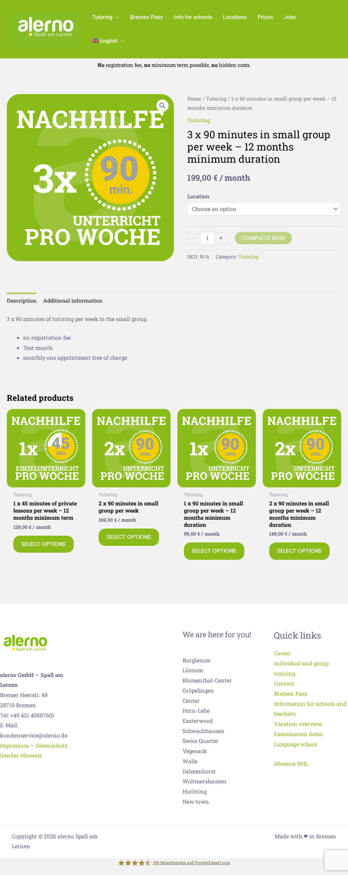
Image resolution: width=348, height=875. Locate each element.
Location (198, 196)
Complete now (263, 238)
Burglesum (196, 660)
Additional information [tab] (72, 300)
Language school (295, 744)
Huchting (194, 791)
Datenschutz (51, 745)
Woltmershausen (204, 781)
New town (195, 801)
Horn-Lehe (196, 710)
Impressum (14, 745)
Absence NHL (291, 763)
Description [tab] (21, 300)
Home (194, 98)
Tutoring (216, 98)
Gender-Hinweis (21, 755)
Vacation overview (298, 723)
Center (190, 700)
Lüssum (192, 670)
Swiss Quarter (200, 740)
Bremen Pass (290, 693)
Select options (43, 544)
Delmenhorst (199, 771)
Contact (284, 683)
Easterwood (197, 720)
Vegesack (194, 750)
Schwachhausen (203, 730)
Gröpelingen (198, 690)
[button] (115, 17)
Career (282, 653)
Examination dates (298, 733)
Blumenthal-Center (207, 680)
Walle (189, 761)
